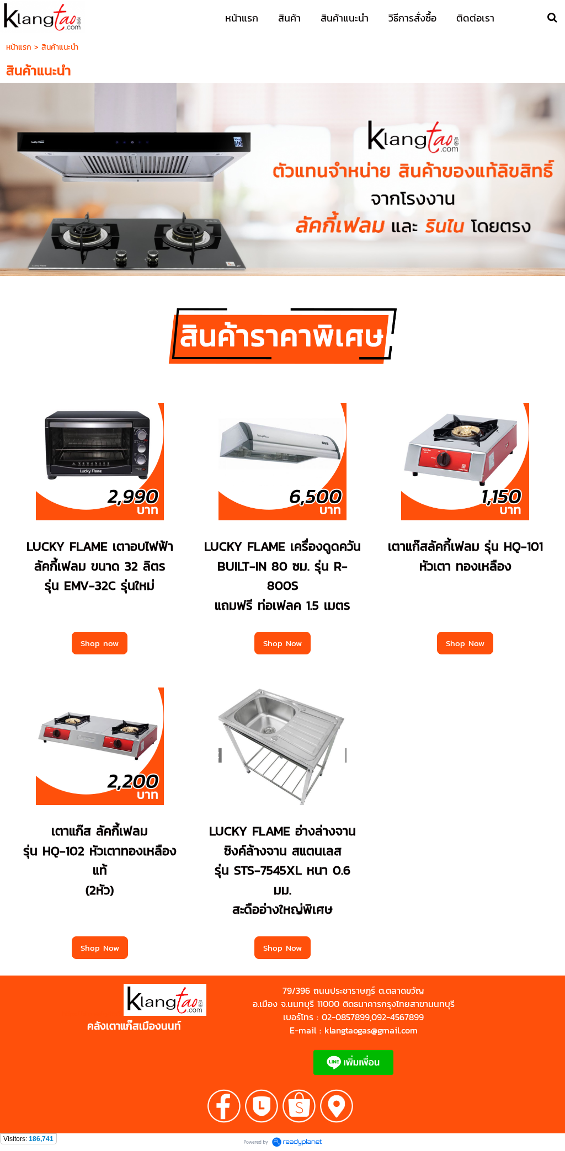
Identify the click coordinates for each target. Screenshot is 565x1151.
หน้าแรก (18, 47)
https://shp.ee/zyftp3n (93, 1013)
